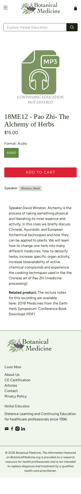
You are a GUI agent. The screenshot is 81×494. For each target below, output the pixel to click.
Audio (11, 152)
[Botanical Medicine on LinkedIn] (23, 429)
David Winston (34, 208)
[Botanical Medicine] (40, 8)
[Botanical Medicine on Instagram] (17, 429)
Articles (10, 385)
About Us (11, 374)
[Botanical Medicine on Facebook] (12, 429)
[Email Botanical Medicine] (6, 429)
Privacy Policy (15, 396)
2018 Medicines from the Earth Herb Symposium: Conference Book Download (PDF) (38, 308)
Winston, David (30, 188)
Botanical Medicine (28, 452)
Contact (11, 391)
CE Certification (17, 380)
